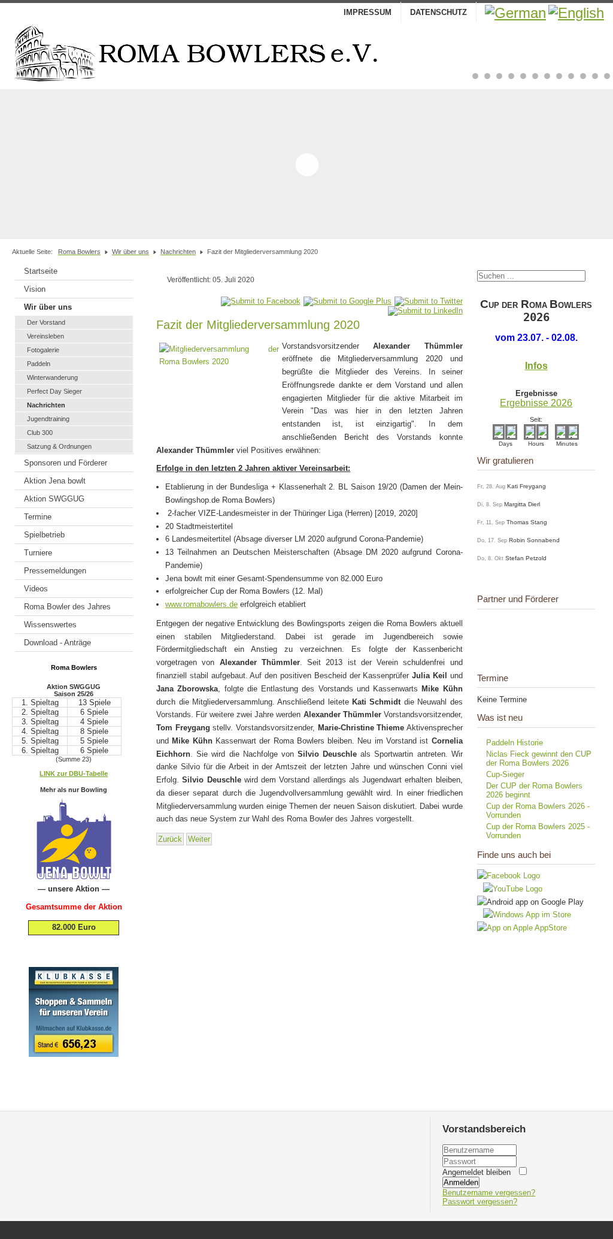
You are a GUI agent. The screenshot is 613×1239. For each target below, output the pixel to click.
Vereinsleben (45, 336)
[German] (515, 13)
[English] (576, 13)
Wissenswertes (50, 624)
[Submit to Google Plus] (348, 301)
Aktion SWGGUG (54, 498)
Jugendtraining (48, 418)
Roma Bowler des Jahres (67, 606)
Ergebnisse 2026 (536, 403)
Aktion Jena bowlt (55, 480)
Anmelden (461, 1182)
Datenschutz (438, 12)
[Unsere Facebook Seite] (508, 875)
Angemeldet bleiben (476, 1172)
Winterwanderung (52, 377)
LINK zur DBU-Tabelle (74, 773)
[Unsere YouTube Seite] (509, 888)
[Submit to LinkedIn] (425, 310)
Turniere (38, 552)
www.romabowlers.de (201, 604)
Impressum (368, 12)
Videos (36, 588)
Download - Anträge (57, 642)
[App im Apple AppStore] (522, 927)
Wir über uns (48, 307)
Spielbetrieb (44, 534)
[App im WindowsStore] (524, 914)
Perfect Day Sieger (54, 391)
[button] (475, 76)
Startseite (40, 271)
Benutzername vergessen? (488, 1192)
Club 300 (40, 432)
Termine (37, 516)
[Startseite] (306, 53)
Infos (536, 366)
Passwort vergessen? (479, 1201)
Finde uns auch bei (514, 855)
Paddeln (38, 363)
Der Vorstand (46, 322)
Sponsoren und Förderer (65, 462)
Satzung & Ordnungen (59, 446)
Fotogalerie (43, 349)
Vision (34, 289)
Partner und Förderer (518, 599)
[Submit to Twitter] (428, 301)
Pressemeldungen (55, 570)
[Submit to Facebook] (261, 301)
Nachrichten (46, 405)
